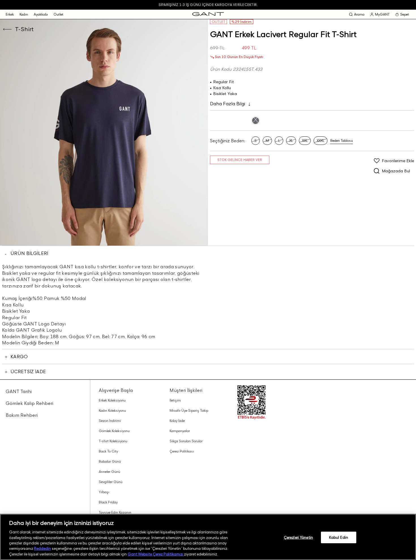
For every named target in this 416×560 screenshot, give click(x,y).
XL (291, 140)
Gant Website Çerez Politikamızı (156, 554)
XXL (305, 140)
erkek (10, 14)
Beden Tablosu (341, 140)
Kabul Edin (338, 537)
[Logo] (208, 14)
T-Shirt (24, 29)
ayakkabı (41, 14)
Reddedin (42, 548)
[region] (208, 537)
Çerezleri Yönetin (298, 537)
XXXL (320, 140)
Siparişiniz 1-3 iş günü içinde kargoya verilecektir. (208, 5)
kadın (24, 14)
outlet (58, 14)
